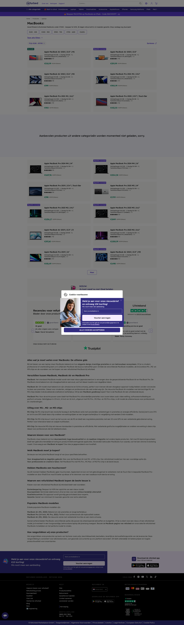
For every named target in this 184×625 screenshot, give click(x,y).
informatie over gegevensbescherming (78, 313)
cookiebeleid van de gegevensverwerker (79, 315)
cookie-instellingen (71, 310)
